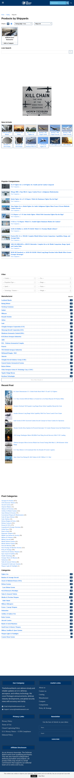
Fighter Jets (36, 574)
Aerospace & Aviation (9, 500)
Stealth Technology (8, 556)
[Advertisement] (37, 69)
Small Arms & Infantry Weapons (11, 551)
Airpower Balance (7, 507)
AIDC (36, 340)
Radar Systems (36, 617)
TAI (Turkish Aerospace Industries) (36, 350)
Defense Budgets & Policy (10, 521)
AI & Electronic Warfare (9, 502)
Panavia (36, 346)
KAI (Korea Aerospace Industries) (36, 336)
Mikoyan (36, 313)
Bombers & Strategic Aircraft (36, 577)
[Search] (71, 3)
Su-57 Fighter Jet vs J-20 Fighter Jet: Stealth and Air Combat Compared (32, 184)
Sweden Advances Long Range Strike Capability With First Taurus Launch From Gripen (38, 413)
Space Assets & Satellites (9, 554)
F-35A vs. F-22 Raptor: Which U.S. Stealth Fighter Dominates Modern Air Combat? (35, 221)
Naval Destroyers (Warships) (36, 590)
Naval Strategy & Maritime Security (13, 547)
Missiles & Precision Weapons (36, 597)
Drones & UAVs (7, 525)
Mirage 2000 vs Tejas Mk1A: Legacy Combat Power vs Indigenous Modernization (34, 192)
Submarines (6, 560)
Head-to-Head (6, 531)
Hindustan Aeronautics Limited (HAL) (36, 333)
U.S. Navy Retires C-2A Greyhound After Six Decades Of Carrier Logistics (34, 450)
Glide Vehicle (37, 600)
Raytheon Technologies (36, 376)
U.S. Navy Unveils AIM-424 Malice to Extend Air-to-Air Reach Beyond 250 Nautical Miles (39, 399)
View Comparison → (16, 187)
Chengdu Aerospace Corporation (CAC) (36, 326)
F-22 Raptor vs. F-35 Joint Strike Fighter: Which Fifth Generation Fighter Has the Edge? (37, 214)
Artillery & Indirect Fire (36, 614)
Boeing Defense (36, 303)
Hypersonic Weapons (8, 533)
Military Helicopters (36, 604)
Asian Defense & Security (9, 513)
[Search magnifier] (67, 3)
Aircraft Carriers (7, 505)
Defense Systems (36, 584)
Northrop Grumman (36, 307)
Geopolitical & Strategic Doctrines (12, 527)
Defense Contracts (8, 523)
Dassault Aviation (36, 316)
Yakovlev (36, 356)
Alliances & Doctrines (9, 509)
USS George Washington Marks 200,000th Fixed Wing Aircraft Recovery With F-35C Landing (39, 435)
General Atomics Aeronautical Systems (36, 363)
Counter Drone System (36, 637)
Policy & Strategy (8, 549)
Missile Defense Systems (9, 541)
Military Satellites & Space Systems (36, 630)
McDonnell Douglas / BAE (36, 353)
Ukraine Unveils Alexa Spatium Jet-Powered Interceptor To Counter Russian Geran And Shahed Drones (42, 428)
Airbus (36, 320)
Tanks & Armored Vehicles (10, 562)
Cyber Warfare (6, 519)
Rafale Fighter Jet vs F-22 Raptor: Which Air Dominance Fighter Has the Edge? (34, 199)
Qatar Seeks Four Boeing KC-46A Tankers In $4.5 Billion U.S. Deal (32, 457)
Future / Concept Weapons (36, 607)
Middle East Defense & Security (11, 535)
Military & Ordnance (8, 537)
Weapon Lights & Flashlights (10, 566)
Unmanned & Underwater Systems (11, 564)
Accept (34, 776)
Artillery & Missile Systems (10, 511)
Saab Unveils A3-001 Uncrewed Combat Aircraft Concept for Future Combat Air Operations (39, 420)
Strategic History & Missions (10, 558)
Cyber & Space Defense (9, 517)
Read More (42, 776)
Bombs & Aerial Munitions (36, 623)
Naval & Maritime (8, 545)
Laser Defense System (37, 587)
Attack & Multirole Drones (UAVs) (36, 581)
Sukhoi (36, 310)
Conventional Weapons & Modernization (13, 515)
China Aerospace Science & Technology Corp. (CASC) (36, 369)
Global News (6, 529)
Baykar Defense (36, 366)
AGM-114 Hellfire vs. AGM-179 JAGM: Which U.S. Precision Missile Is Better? (34, 229)
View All (70, 296)
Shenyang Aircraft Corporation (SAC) (36, 330)
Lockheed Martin (36, 300)
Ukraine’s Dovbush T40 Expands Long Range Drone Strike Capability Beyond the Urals (38, 406)
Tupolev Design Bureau (36, 373)
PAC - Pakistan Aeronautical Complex (36, 343)
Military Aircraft (7, 539)
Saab (36, 323)
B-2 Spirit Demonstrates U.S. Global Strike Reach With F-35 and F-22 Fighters (35, 391)
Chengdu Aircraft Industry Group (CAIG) (36, 359)
